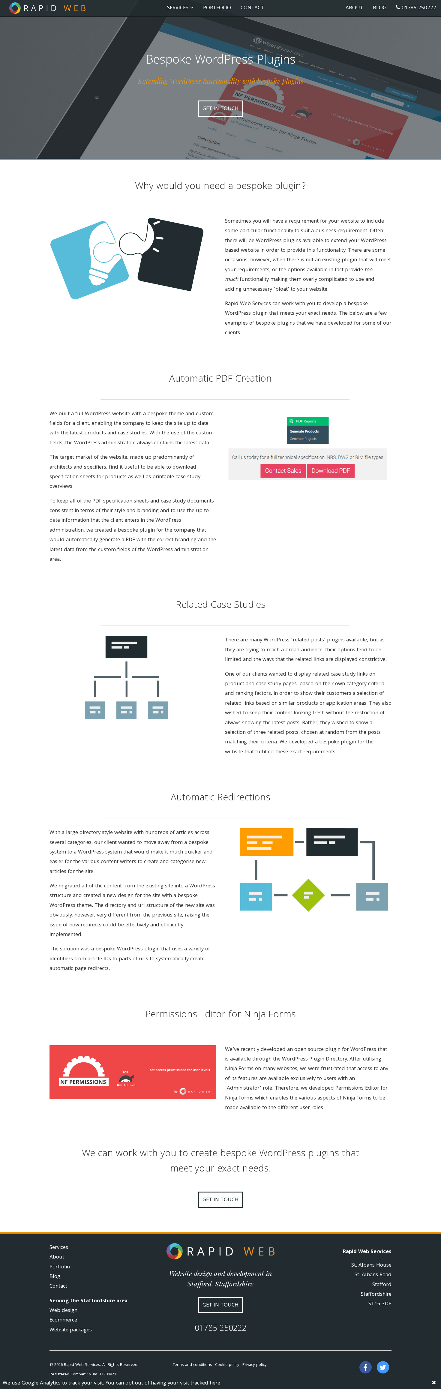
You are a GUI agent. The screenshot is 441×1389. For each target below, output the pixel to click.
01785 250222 (418, 8)
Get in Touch (220, 1200)
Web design (63, 1310)
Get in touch (220, 109)
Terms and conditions (192, 1365)
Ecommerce (63, 1320)
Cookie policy (227, 1365)
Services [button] (178, 8)
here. (215, 1383)
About (354, 8)
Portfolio (217, 8)
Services (59, 1248)
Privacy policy (254, 1365)
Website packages (71, 1330)
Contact (252, 8)
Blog (379, 8)
